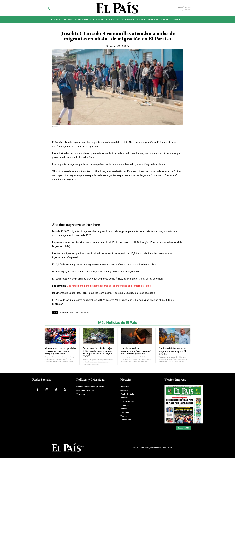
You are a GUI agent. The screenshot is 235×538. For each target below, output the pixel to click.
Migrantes (85, 312)
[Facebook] (103, 135)
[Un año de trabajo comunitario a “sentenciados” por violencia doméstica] (136, 336)
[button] (48, 8)
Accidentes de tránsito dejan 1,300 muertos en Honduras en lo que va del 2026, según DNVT (97, 352)
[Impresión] (120, 135)
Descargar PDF (183, 428)
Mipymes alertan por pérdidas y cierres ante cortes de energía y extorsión (60, 351)
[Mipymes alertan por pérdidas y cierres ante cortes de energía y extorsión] (60, 336)
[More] (131, 135)
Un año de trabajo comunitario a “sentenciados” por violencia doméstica (136, 351)
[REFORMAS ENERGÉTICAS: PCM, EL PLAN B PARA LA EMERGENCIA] (183, 404)
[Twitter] (108, 135)
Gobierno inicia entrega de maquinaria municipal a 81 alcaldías (173, 351)
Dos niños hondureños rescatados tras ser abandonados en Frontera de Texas (109, 285)
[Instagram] (47, 390)
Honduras (74, 312)
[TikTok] (56, 390)
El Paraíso (64, 312)
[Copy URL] (125, 135)
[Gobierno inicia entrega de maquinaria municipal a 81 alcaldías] (175, 336)
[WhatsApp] (114, 135)
